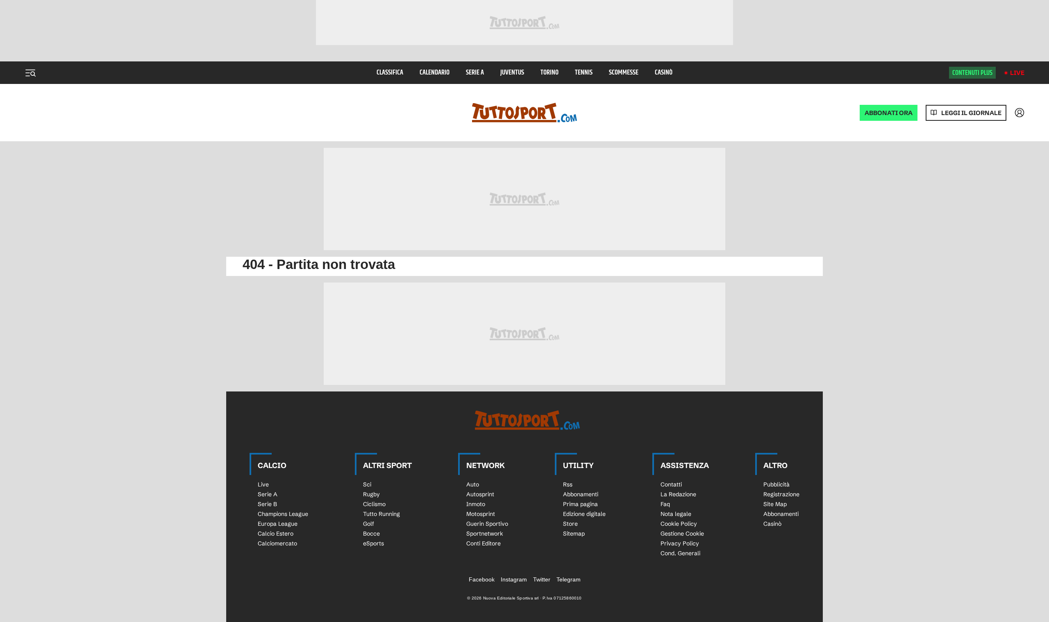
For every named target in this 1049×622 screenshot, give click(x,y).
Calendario (435, 72)
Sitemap (574, 533)
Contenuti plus (972, 72)
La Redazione (678, 494)
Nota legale (676, 514)
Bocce (371, 533)
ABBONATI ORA (889, 113)
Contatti (671, 484)
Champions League (283, 514)
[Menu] (30, 73)
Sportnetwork (484, 533)
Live (1017, 73)
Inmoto (475, 504)
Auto (472, 484)
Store (570, 523)
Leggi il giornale (971, 113)
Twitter (541, 579)
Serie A (475, 72)
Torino (549, 72)
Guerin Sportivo (487, 523)
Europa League (277, 523)
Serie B (267, 504)
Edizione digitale (584, 514)
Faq (665, 504)
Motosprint (480, 514)
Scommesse (623, 72)
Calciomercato (277, 543)
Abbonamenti (580, 494)
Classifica (390, 72)
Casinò (663, 72)
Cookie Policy (679, 523)
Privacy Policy (680, 543)
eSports (373, 543)
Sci (367, 484)
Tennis (584, 72)
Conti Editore (483, 543)
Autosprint (480, 494)
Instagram (514, 579)
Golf (368, 523)
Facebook (482, 579)
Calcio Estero (275, 533)
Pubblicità (776, 484)
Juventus (512, 72)
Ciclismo (374, 504)
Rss (567, 484)
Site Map (775, 504)
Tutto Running (381, 514)
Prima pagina (580, 504)
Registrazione (781, 494)
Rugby (371, 494)
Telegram (568, 579)
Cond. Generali (680, 553)
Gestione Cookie (682, 533)
